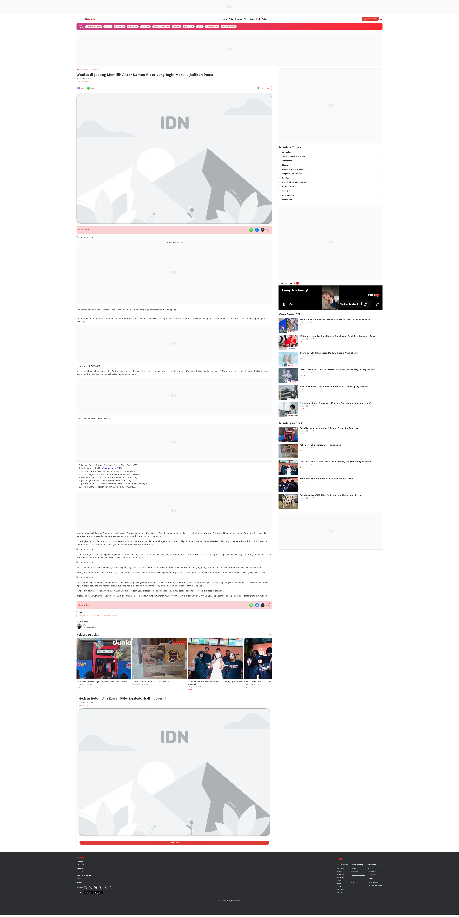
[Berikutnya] (272, 653)
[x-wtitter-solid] (263, 230)
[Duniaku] (89, 19)
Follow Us (79, 887)
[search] (359, 18)
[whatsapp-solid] (251, 230)
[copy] (268, 230)
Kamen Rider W (109, 468)
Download (79, 893)
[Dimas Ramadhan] (79, 626)
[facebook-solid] (257, 230)
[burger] (381, 18)
